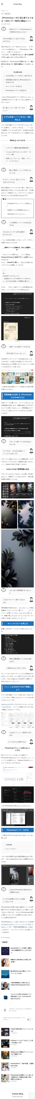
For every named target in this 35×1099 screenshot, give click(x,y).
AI (3, 937)
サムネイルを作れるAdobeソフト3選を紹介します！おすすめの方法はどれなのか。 (21, 996)
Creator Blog (17, 4)
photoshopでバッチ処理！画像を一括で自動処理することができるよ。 (21, 950)
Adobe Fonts (5, 704)
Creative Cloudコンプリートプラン (14, 924)
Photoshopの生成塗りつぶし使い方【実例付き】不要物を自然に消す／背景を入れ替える (22, 1077)
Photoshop (7, 937)
